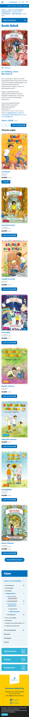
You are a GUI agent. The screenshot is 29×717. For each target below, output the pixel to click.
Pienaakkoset (11, 614)
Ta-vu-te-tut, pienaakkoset (12, 605)
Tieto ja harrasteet (10, 630)
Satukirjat (9, 620)
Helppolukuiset (6, 12)
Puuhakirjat (7, 638)
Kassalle (25, 5)
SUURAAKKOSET (12, 601)
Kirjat (7, 573)
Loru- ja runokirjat (11, 618)
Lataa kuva (7, 68)
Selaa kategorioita (9, 20)
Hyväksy (4, 714)
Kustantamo (9, 667)
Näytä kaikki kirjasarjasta (14, 560)
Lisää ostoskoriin (17, 125)
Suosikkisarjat (10, 585)
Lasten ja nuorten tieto (12, 626)
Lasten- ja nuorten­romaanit (14, 623)
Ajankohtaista (10, 651)
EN (23, 2)
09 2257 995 (16, 694)
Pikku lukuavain (17, 14)
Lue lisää (6, 182)
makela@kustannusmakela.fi (14, 695)
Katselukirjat (9, 588)
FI (19, 2)
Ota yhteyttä (13, 2)
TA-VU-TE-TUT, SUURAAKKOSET (12, 597)
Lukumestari (13, 609)
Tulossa (6, 642)
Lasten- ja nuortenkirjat (15, 10)
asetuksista (12, 711)
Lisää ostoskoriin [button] (8, 235)
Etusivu (3, 10)
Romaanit (7, 634)
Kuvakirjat (9, 591)
